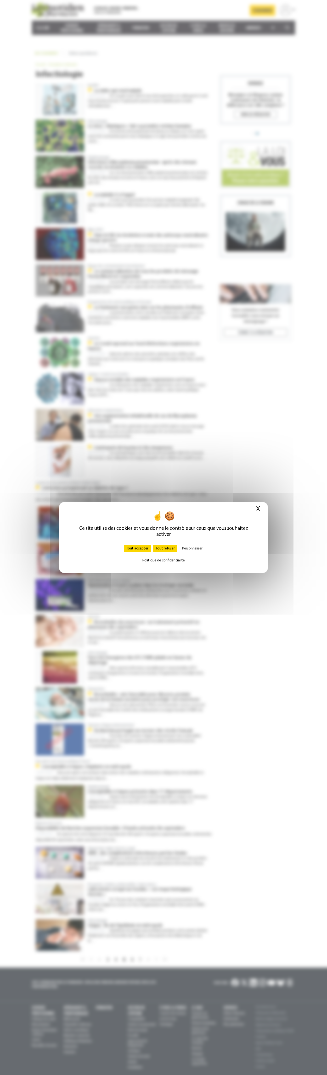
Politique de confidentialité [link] (163, 560)
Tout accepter (137, 548)
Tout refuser (165, 548)
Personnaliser (192, 548)
